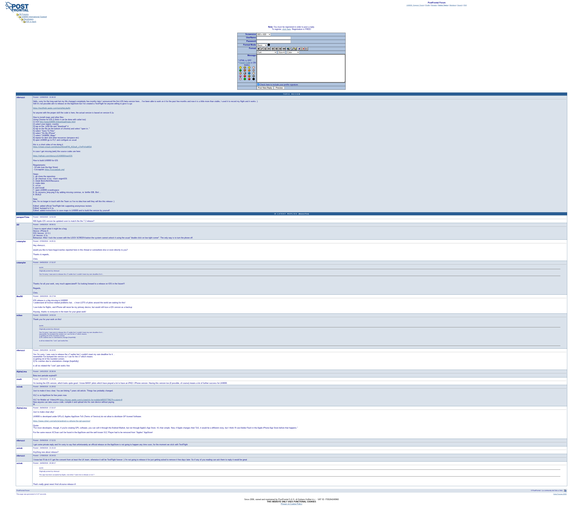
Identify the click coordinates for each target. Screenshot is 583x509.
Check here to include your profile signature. (279, 85)
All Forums (24, 14)
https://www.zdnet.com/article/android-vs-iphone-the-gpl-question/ (61, 421)
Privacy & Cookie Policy (291, 504)
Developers (29, 19)
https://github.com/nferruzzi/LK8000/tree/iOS (52, 156)
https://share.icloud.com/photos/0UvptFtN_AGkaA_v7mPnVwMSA (62, 147)
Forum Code (244, 63)
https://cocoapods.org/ (55, 169)
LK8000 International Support (34, 17)
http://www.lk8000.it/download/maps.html (57, 122)
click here (286, 29)
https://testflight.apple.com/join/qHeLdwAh (51, 108)
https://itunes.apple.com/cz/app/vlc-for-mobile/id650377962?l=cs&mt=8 (91, 400)
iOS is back (31, 21)
